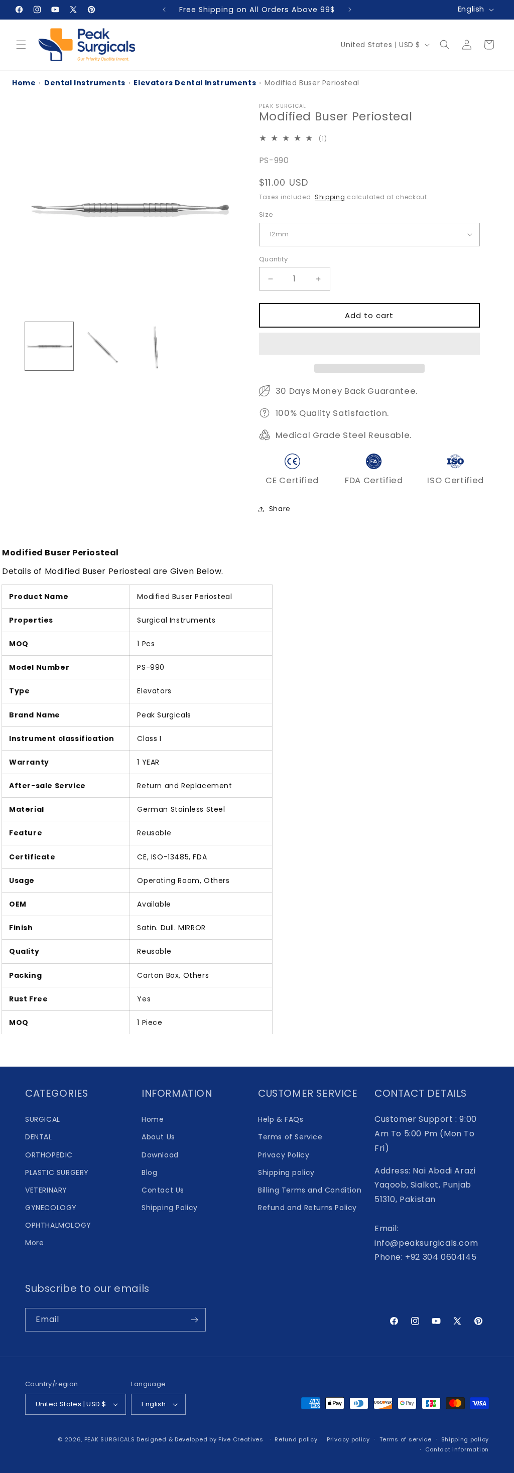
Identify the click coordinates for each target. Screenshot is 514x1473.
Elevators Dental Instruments (195, 83)
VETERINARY (46, 1190)
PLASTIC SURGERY (57, 1172)
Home (24, 83)
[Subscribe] (194, 1320)
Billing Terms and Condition (309, 1190)
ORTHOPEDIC (49, 1155)
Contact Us (163, 1190)
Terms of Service (290, 1137)
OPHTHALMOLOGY (58, 1225)
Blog (149, 1172)
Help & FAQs (281, 1119)
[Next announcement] (350, 9)
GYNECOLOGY (51, 1208)
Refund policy (296, 1439)
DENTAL (38, 1137)
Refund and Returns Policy (307, 1208)
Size (266, 214)
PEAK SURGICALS (109, 1439)
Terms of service (405, 1439)
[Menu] (21, 45)
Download (160, 1155)
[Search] (445, 45)
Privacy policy (348, 1439)
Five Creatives (242, 1439)
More (34, 1243)
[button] (369, 344)
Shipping (330, 197)
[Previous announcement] (164, 9)
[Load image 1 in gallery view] (49, 346)
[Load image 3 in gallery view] (156, 346)
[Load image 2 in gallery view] (102, 346)
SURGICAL (42, 1119)
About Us (158, 1137)
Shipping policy (286, 1172)
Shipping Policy (170, 1208)
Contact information (457, 1449)
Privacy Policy (283, 1155)
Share (280, 509)
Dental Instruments (84, 83)
